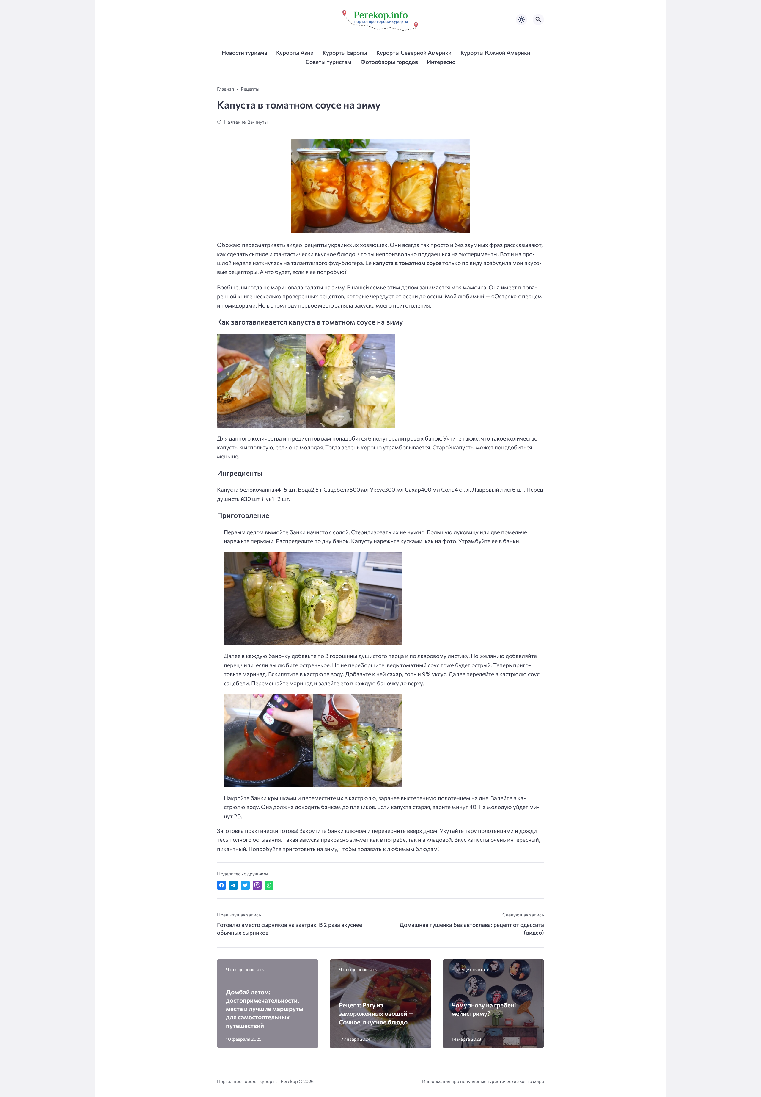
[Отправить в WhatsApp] (269, 885)
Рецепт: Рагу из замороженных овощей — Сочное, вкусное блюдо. (376, 1013)
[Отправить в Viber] (257, 885)
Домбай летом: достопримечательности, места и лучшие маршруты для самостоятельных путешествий (265, 1008)
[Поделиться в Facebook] (221, 885)
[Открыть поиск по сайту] (538, 19)
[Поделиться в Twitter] (245, 885)
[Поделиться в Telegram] (233, 885)
